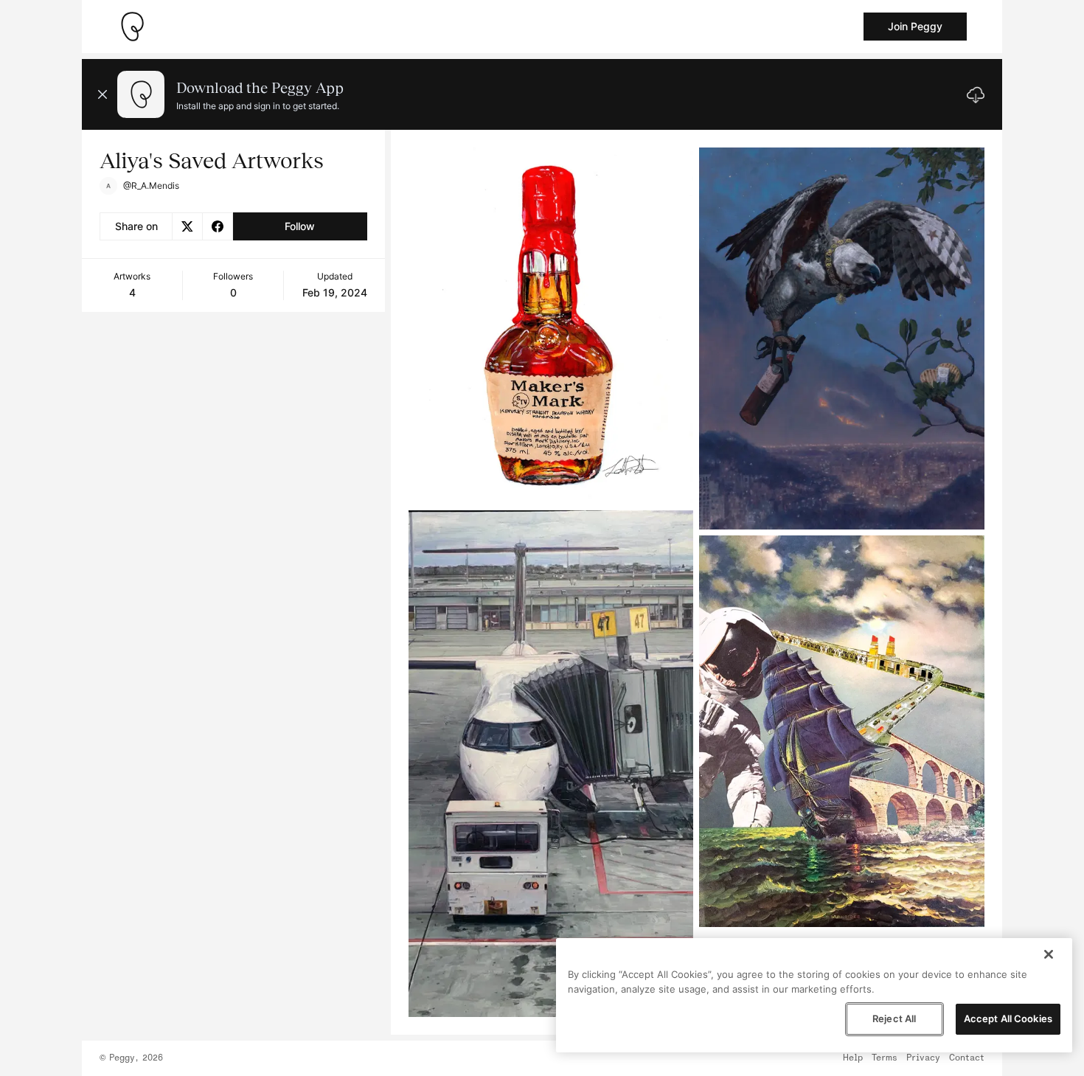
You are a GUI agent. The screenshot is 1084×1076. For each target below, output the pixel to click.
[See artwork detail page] (551, 325)
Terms (884, 1058)
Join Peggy (915, 26)
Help (853, 1058)
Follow (300, 226)
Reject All (894, 1018)
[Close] (1048, 954)
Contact (966, 1058)
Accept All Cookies (1008, 1018)
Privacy (923, 1058)
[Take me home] (132, 26)
